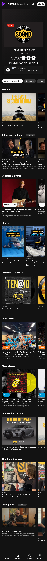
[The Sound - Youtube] (33, 58)
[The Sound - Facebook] (23, 58)
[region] (23, 110)
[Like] (18, 58)
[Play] (8, 70)
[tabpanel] (23, 316)
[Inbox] (33, 4)
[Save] (13, 58)
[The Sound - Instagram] (28, 58)
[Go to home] (9, 4)
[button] (30, 135)
